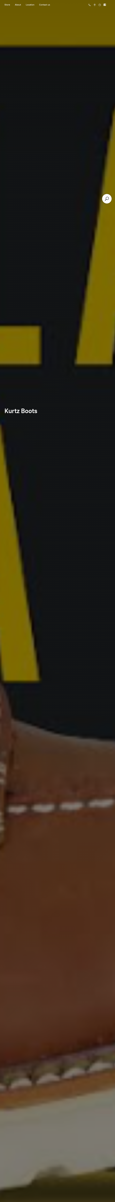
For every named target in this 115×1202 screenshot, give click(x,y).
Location (30, 4)
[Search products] (106, 198)
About (18, 4)
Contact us (44, 4)
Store (7, 4)
